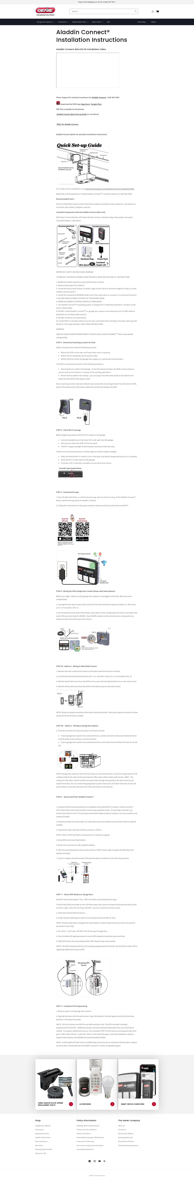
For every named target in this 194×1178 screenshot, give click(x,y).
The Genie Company (99, 1175)
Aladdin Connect (99, 97)
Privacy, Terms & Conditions (87, 1130)
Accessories (39, 1130)
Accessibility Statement (85, 1149)
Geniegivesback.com (125, 1137)
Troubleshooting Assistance (128, 1145)
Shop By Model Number (43, 1149)
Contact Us (122, 1130)
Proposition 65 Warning (85, 1141)
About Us (121, 1126)
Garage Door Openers (43, 1126)
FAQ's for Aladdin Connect (67, 124)
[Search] (135, 11)
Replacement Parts (42, 1134)
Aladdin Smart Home (42, 1137)
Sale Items (39, 1145)
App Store (86, 104)
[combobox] (104, 11)
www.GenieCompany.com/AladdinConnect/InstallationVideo (109, 189)
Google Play (96, 104)
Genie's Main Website (125, 1134)
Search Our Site (40, 1153)
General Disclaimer (83, 1134)
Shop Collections (41, 1141)
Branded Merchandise (126, 1141)
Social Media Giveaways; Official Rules (90, 1137)
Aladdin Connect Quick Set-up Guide (71, 114)
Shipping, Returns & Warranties (88, 1126)
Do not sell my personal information (90, 1145)
